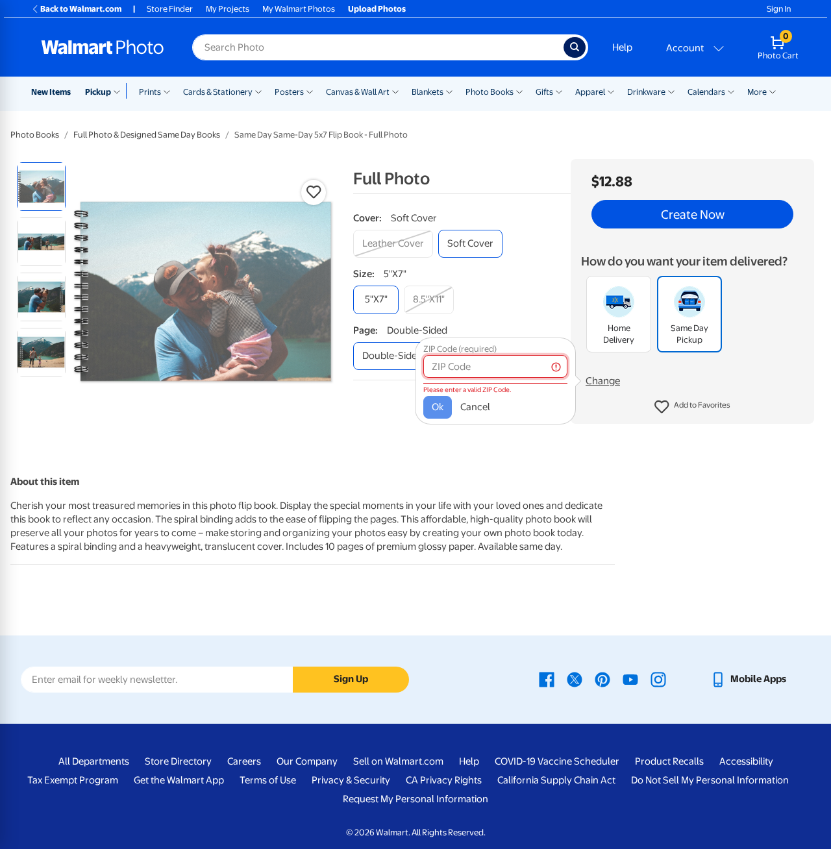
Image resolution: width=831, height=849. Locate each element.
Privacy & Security (351, 780)
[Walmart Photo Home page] (102, 47)
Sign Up (351, 679)
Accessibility (746, 761)
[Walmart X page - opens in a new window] (574, 679)
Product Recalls (669, 761)
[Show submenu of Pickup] (120, 91)
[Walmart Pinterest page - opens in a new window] (602, 679)
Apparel (590, 92)
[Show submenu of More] (772, 91)
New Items (51, 92)
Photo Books (489, 92)
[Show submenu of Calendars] (731, 91)
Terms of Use (268, 780)
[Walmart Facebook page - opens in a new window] (546, 679)
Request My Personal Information (415, 799)
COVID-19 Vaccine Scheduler (557, 761)
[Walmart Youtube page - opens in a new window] (630, 679)
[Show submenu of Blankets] (449, 91)
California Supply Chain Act (556, 780)
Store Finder (170, 9)
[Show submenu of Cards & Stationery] (258, 91)
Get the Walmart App (179, 780)
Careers (244, 761)
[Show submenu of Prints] (167, 91)
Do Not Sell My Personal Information (710, 780)
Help (622, 47)
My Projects (227, 9)
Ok (437, 407)
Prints (150, 92)
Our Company (307, 761)
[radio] (41, 186)
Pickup (98, 92)
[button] (692, 407)
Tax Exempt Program (72, 780)
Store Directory (178, 761)
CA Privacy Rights (444, 780)
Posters (289, 92)
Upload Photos (377, 9)
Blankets (427, 92)
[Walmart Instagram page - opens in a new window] (658, 679)
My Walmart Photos (298, 9)
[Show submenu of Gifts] (559, 91)
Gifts (544, 92)
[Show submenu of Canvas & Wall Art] (395, 91)
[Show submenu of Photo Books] (519, 91)
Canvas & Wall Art (358, 92)
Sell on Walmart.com (398, 761)
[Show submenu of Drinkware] (671, 91)
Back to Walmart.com (80, 9)
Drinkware (646, 92)
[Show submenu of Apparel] (611, 91)
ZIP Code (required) (460, 349)
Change (603, 381)
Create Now (693, 214)
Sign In (779, 9)
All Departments (93, 761)
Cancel (475, 407)
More (757, 92)
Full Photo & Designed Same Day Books (146, 135)
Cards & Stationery (218, 92)
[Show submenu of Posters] (310, 91)
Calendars (706, 92)
